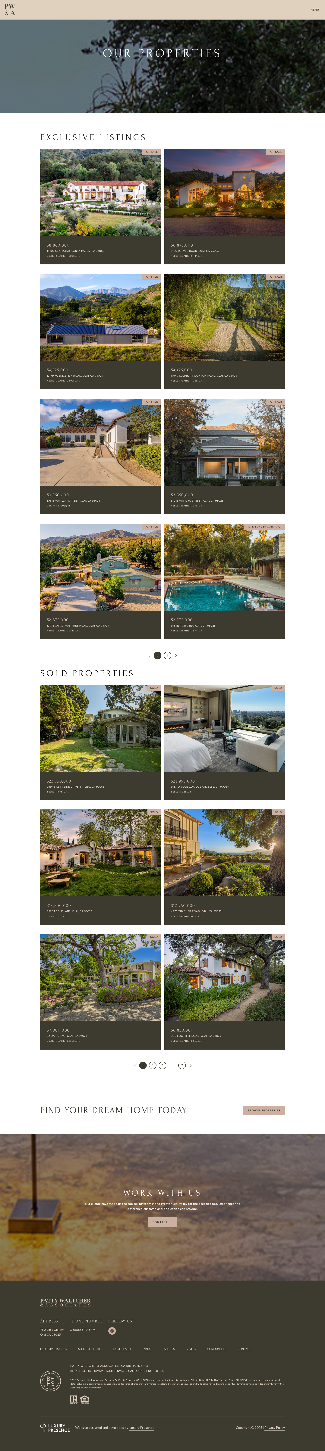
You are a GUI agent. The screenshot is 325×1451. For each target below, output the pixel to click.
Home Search (122, 1348)
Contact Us (163, 1222)
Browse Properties (264, 1110)
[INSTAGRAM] (112, 1331)
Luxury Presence (141, 1427)
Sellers (169, 1348)
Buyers (191, 1348)
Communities (216, 1348)
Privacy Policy (274, 1427)
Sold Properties (90, 1348)
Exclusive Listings (53, 1348)
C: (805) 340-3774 (83, 1329)
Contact (244, 1348)
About (148, 1348)
